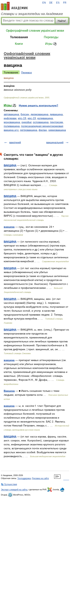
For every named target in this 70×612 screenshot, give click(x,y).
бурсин (25, 114)
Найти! (62, 20)
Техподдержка (24, 478)
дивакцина (56, 114)
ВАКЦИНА (10, 165)
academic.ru (14, 6)
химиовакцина (57, 129)
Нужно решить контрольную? (38, 105)
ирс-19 (32, 118)
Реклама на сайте (40, 478)
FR (64, 2)
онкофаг (26, 122)
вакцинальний (54, 142)
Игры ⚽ (51, 43)
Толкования (19, 37)
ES (58, 2)
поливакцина (12, 126)
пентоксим (56, 122)
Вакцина (9, 390)
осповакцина (41, 122)
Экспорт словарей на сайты (14, 489)
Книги (19, 43)
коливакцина (45, 118)
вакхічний (15, 142)
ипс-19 (22, 118)
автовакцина (11, 114)
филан (43, 129)
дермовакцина (39, 114)
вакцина (9, 226)
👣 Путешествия (9, 484)
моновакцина (12, 122)
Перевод (26, 72)
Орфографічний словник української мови (35, 30)
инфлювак (10, 118)
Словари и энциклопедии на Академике (32, 14)
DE (51, 2)
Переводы (51, 37)
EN (44, 2)
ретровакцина (28, 129)
